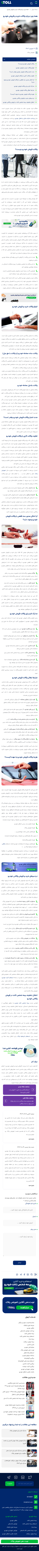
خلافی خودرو (30, 1328)
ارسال (19, 1263)
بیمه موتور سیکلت (29, 1342)
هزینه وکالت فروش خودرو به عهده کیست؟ (22, 94)
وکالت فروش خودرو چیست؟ (26, 64)
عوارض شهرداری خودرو (27, 1369)
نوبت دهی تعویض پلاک (19, 1541)
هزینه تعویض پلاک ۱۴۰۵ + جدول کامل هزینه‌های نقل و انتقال (13, 1393)
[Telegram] (9, 1477)
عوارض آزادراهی (12, 1524)
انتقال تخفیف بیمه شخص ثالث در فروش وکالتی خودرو (18, 102)
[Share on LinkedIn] (28, 1274)
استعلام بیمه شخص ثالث (27, 1336)
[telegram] (21, 1274)
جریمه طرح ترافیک (29, 1325)
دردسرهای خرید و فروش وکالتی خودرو (23, 98)
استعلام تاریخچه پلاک (23, 1036)
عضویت (9, 1484)
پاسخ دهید (31, 1139)
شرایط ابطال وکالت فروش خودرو (25, 90)
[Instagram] (16, 1477)
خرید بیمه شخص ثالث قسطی (28, 1531)
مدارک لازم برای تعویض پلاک (18, 1431)
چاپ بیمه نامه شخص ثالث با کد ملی (14, 1398)
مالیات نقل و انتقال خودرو (26, 1372)
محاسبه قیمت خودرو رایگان (26, 1323)
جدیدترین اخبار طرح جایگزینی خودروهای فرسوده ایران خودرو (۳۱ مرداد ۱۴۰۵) (14, 1386)
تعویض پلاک (30, 53)
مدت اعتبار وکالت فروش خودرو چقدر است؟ (22, 72)
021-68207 (30, 1497)
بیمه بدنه (31, 1339)
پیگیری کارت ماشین (28, 1364)
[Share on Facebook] (24, 1274)
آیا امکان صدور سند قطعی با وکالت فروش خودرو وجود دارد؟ (19, 81)
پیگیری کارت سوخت (28, 1367)
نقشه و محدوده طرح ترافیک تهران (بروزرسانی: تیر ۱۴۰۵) (14, 1406)
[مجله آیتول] (7, 3)
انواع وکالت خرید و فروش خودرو (25, 68)
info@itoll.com (28, 1502)
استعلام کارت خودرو (8, 978)
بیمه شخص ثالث (29, 1334)
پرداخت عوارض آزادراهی (27, 1331)
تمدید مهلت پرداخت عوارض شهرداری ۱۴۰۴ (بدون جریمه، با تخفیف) (13, 1413)
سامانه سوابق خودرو (28, 1356)
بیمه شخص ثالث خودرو (22, 1003)
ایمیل (34, 1216)
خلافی (3, 844)
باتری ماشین (30, 1345)
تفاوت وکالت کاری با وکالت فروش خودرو (22, 76)
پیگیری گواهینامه (29, 1358)
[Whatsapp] (17, 1274)
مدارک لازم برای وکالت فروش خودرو (24, 86)
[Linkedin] (23, 1477)
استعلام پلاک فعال (29, 1353)
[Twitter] (30, 1477)
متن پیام (33, 1229)
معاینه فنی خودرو (29, 1347)
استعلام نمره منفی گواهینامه (26, 1361)
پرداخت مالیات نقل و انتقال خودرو (25, 119)
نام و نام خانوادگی (30, 1204)
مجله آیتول (35, 10)
